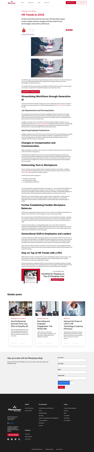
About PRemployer (29, 408)
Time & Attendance (43, 420)
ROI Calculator (67, 420)
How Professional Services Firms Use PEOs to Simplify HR (19, 323)
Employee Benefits (43, 413)
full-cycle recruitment (61, 105)
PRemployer (31, 29)
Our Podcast (66, 418)
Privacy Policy (59, 449)
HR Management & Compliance (28, 34)
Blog (65, 413)
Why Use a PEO (28, 410)
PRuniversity (41, 422)
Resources (66, 410)
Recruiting (41, 415)
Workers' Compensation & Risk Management (49, 418)
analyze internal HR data (42, 123)
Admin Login (27, 438)
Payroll (40, 410)
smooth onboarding (26, 172)
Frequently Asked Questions (70, 408)
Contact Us (27, 434)
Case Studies (66, 415)
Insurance (41, 425)
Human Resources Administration (46, 408)
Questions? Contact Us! (31, 91)
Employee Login (28, 436)
